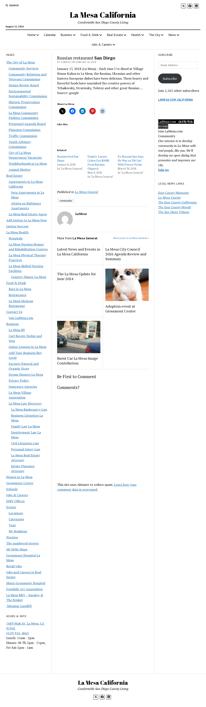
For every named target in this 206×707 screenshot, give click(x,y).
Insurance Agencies (23, 386)
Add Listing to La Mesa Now (26, 220)
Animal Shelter (20, 169)
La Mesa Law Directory (25, 403)
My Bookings (18, 531)
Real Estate (115, 35)
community (66, 200)
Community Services (23, 68)
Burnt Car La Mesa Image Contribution (77, 360)
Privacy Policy (19, 380)
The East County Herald (174, 207)
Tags (12, 525)
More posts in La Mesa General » (131, 237)
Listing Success (17, 226)
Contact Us (14, 312)
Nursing (12, 537)
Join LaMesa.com (21, 318)
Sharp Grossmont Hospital (25, 583)
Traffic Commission (23, 136)
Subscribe (170, 78)
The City (154, 35)
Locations (16, 513)
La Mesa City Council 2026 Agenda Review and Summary (125, 254)
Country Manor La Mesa (28, 277)
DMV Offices (15, 501)
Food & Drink (89, 35)
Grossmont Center (19, 483)
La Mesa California (103, 15)
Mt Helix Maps (16, 549)
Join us (163, 170)
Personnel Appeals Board (27, 124)
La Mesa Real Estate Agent (28, 214)
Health (136, 35)
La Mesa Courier (169, 197)
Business (66, 35)
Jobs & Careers (102, 44)
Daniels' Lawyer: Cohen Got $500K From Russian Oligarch (98, 162)
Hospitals (16, 238)
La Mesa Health (17, 232)
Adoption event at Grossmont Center (120, 308)
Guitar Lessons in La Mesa (27, 347)
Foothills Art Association (24, 589)
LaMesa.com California (175, 99)
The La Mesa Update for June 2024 (76, 276)
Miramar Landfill (19, 606)
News (172, 35)
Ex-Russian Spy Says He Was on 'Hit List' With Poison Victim (131, 160)
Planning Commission (24, 130)
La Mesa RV (17, 330)
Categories (16, 519)
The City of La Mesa (20, 62)
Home (31, 35)
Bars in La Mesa (20, 289)
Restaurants (17, 295)
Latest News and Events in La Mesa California (78, 251)
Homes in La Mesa (19, 477)
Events (11, 507)
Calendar (50, 35)
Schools (12, 489)
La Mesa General (86, 192)
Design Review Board (24, 85)
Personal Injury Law (25, 449)
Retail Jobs (14, 566)
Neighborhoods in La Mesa (28, 163)
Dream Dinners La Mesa (26, 374)
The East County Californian (177, 202)
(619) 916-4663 (17, 633)
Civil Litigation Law (25, 443)
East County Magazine (173, 192)
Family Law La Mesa (25, 426)
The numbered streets (22, 543)
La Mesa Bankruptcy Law (29, 409)
